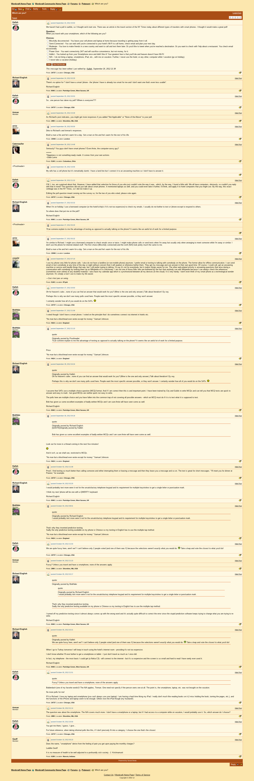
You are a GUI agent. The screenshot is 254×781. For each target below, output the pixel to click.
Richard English (19, 77)
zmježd (15, 258)
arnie (14, 126)
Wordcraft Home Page (21, 4)
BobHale (16, 310)
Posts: (51, 73)
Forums (74, 4)
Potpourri (86, 4)
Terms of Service (143, 775)
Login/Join (237, 13)
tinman (15, 112)
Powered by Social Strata (127, 760)
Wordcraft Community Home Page (50, 4)
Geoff (14, 739)
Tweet (14, 18)
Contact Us (108, 775)
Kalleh (15, 22)
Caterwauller (18, 144)
